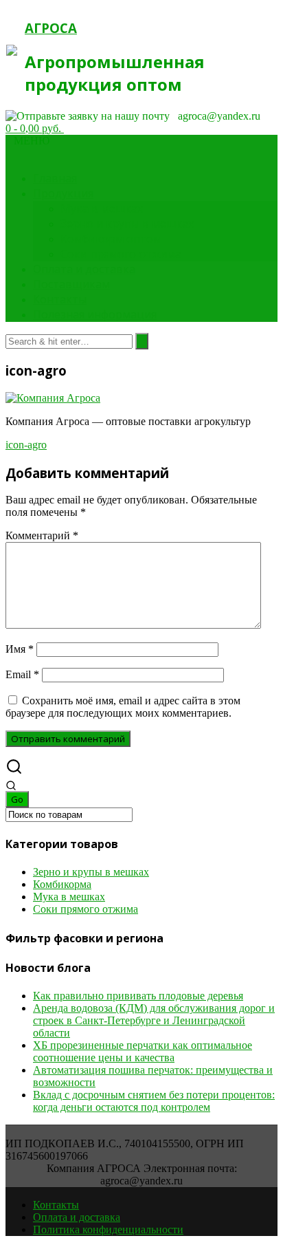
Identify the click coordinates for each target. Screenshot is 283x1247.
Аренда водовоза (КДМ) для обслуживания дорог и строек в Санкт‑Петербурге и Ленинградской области (154, 1020)
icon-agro (26, 445)
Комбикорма (62, 884)
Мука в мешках (101, 208)
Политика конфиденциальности (108, 1229)
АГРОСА (51, 27)
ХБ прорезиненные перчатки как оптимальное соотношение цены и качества (142, 1051)
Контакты (60, 299)
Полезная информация (95, 314)
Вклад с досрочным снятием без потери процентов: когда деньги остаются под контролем (154, 1101)
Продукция (63, 193)
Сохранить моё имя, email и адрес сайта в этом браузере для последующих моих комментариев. (122, 707)
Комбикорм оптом (110, 238)
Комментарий (41, 535)
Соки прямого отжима (120, 253)
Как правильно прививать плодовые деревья (138, 995)
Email (22, 674)
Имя (19, 649)
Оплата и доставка (84, 268)
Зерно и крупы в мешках (127, 223)
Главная (55, 178)
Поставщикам (71, 284)
